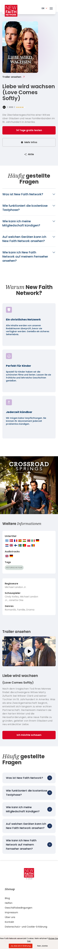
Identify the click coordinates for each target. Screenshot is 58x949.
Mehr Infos (30, 142)
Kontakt (9, 922)
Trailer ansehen (11, 77)
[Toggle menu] (51, 8)
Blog (7, 898)
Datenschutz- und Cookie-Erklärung (26, 926)
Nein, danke (42, 946)
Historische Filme (14, 567)
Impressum (11, 912)
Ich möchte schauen (29, 735)
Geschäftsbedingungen (18, 907)
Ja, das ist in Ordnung (21, 946)
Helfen (8, 903)
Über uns (10, 917)
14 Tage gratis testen (29, 130)
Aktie (31, 154)
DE (43, 8)
